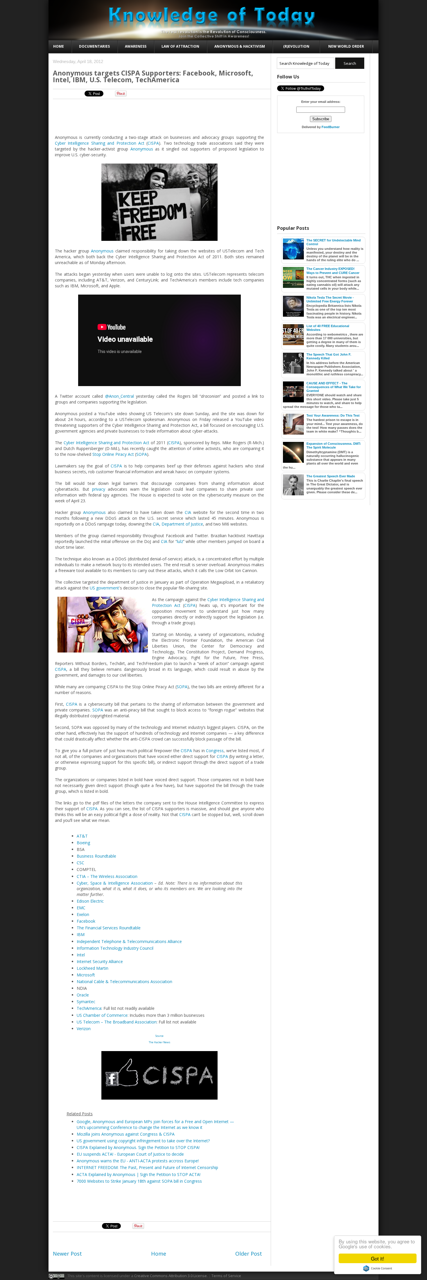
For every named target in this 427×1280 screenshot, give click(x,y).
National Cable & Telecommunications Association (124, 981)
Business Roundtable (96, 856)
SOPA (141, 454)
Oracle (83, 995)
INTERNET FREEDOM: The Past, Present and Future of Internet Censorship (147, 1167)
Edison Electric (90, 901)
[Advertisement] (159, 116)
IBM (81, 934)
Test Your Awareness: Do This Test (333, 415)
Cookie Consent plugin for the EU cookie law (377, 1268)
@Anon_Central (119, 396)
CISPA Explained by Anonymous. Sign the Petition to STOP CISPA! (138, 1147)
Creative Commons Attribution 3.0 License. (171, 1275)
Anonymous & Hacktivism (239, 46)
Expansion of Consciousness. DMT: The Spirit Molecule (333, 445)
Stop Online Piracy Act (113, 454)
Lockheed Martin (92, 968)
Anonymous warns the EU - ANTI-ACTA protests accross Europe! (138, 1161)
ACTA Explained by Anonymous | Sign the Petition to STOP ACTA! (138, 1174)
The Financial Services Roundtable (109, 928)
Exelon (83, 914)
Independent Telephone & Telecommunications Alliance (129, 941)
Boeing (83, 842)
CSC (80, 862)
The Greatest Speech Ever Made (330, 476)
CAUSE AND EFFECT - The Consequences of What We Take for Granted (333, 386)
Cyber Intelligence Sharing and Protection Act (99, 143)
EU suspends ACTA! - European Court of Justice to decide (130, 1154)
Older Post (248, 1253)
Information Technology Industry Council (115, 948)
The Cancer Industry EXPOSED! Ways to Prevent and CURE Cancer (332, 270)
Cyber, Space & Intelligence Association (115, 883)
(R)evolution (296, 46)
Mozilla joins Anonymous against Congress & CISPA (126, 1134)
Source (159, 1036)
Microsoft (86, 975)
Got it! (377, 1258)
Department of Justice (182, 524)
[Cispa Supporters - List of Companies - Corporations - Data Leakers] (101, 625)
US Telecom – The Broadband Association (117, 1022)
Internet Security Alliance (100, 961)
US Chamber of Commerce (102, 1015)
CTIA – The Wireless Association (107, 876)
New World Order (346, 46)
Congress (215, 750)
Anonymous (141, 149)
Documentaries (94, 46)
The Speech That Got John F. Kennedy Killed (328, 356)
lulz (180, 541)
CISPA (153, 143)
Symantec (86, 1001)
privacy (98, 489)
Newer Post (67, 1253)
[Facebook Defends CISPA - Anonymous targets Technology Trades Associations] (159, 1098)
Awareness (135, 46)
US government (104, 588)
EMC (81, 907)
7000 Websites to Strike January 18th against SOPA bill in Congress (139, 1181)
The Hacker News (159, 1042)
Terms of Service (226, 1275)
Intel (81, 955)
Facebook (86, 921)
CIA (188, 512)
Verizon (84, 1028)
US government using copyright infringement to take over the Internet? (143, 1140)
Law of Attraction (180, 46)
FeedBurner (331, 127)
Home (58, 46)
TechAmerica (89, 1008)
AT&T (82, 836)
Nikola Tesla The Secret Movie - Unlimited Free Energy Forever (330, 299)
